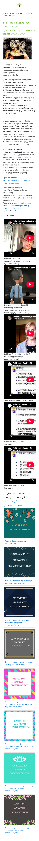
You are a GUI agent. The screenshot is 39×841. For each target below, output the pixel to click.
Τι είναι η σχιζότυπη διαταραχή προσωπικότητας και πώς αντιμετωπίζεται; (17, 622)
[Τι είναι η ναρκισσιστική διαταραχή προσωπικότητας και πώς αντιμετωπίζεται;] (19, 767)
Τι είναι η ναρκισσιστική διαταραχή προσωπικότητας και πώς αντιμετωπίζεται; (19, 788)
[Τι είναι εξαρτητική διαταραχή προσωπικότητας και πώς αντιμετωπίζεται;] (19, 809)
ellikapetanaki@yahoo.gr (13, 208)
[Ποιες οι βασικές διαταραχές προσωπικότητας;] (19, 523)
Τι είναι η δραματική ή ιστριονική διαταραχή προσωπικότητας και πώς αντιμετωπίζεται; (19, 746)
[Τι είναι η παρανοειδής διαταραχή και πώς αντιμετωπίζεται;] (19, 562)
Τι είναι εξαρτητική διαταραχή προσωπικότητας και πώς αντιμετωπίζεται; (17, 830)
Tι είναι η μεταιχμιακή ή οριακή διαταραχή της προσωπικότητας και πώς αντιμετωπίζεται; (18, 704)
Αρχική (5, 13)
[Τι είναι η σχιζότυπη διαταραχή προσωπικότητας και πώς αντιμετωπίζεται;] (19, 602)
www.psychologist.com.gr (20, 203)
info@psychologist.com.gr (18, 205)
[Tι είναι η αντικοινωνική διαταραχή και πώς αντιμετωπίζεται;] (19, 644)
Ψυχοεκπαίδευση (16, 13)
